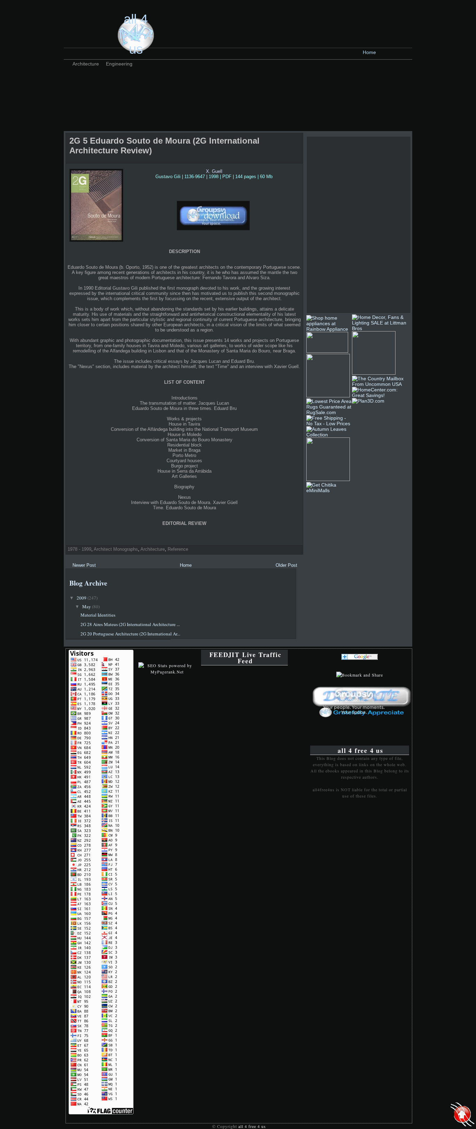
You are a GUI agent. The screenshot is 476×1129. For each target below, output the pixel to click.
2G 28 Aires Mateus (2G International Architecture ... (130, 624)
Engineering (119, 64)
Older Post (286, 565)
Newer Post (84, 565)
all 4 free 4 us (136, 34)
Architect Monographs (116, 549)
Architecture (85, 64)
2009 (82, 598)
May (87, 606)
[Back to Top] (462, 1115)
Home (369, 52)
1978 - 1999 (79, 549)
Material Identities (97, 615)
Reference (178, 549)
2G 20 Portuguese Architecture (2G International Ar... (130, 634)
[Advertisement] (194, 85)
